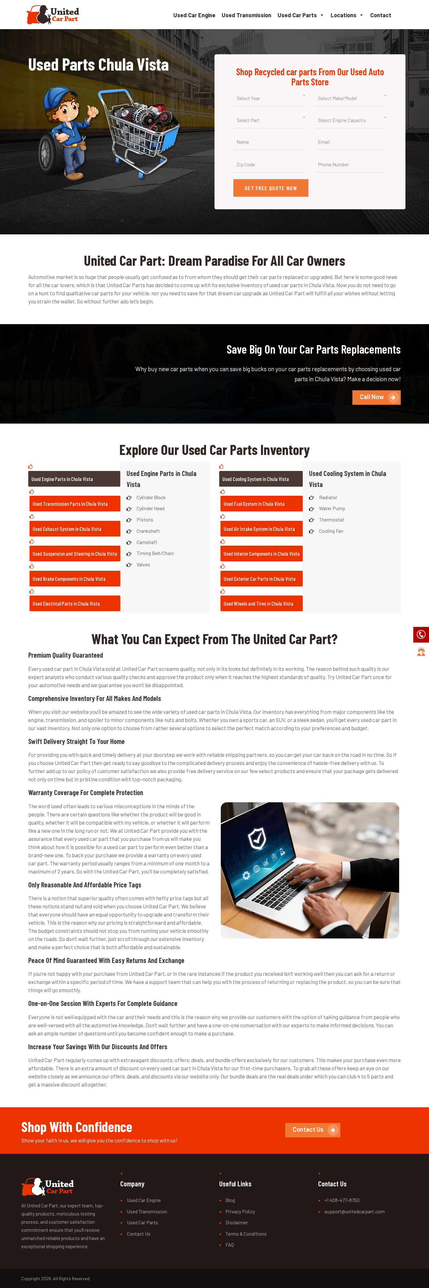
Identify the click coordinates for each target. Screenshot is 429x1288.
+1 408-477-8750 (342, 1200)
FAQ (229, 1245)
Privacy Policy (240, 1211)
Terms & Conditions (246, 1234)
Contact (380, 15)
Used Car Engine (194, 15)
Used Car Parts (297, 15)
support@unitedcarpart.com (354, 1211)
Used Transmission (246, 15)
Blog (230, 1200)
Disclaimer (236, 1222)
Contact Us (138, 1234)
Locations (343, 15)
